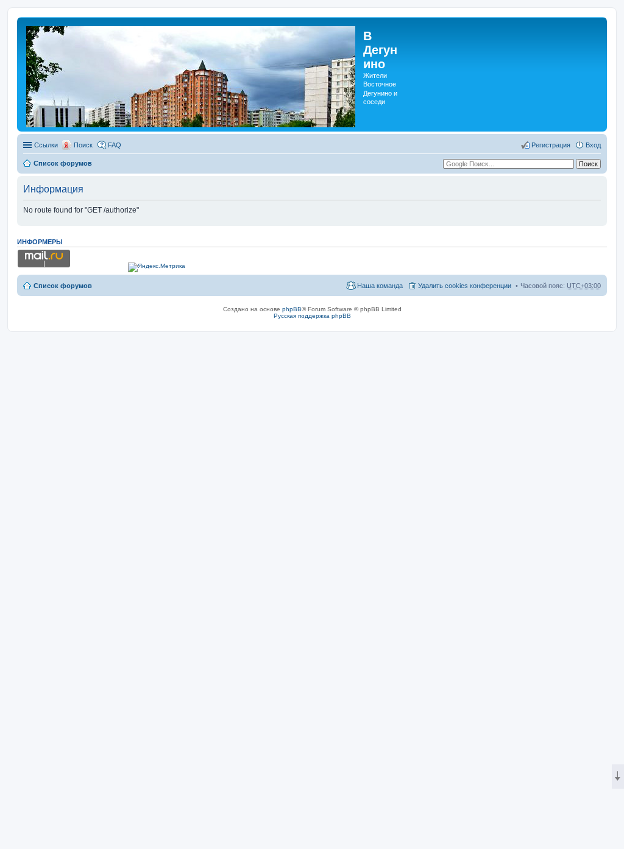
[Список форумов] (191, 74)
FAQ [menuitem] (114, 145)
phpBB (292, 309)
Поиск (83, 145)
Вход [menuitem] (593, 145)
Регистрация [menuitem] (550, 145)
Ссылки (46, 145)
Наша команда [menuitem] (380, 285)
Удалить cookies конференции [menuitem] (464, 285)
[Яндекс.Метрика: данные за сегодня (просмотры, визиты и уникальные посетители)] (156, 267)
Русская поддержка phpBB (312, 315)
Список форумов (63, 163)
